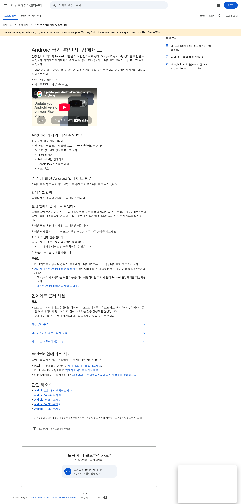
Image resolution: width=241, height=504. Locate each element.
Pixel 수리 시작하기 (31, 15)
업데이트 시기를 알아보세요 (84, 365)
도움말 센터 (10, 15)
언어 (85, 493)
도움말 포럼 (232, 15)
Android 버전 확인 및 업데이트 (187, 57)
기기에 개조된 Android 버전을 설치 (54, 269)
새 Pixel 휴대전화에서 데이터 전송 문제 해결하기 (191, 48)
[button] (6, 5)
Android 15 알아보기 (46, 399)
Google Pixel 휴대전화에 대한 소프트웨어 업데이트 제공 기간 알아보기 (191, 66)
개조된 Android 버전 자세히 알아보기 (58, 286)
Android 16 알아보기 (46, 404)
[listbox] (90, 498)
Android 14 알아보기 (46, 395)
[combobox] (113, 5)
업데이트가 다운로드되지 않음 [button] (49, 333)
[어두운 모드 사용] (105, 497)
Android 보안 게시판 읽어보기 (51, 390)
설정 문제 (171, 37)
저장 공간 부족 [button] (40, 324)
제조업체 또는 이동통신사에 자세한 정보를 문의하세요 (104, 375)
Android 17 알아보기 (46, 409)
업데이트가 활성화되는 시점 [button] (47, 341)
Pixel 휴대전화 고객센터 (26, 5)
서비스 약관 (52, 497)
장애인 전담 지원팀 (67, 497)
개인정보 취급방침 (37, 497)
